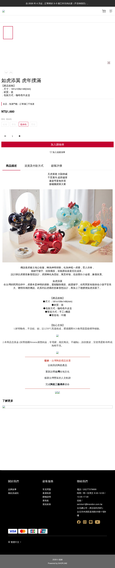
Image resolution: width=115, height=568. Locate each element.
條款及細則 (13, 492)
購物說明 (47, 496)
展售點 (46, 500)
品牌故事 (12, 489)
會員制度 (47, 492)
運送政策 (47, 504)
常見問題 (47, 489)
